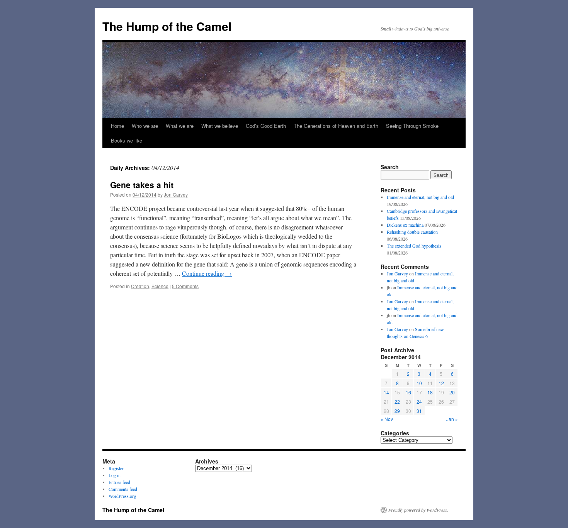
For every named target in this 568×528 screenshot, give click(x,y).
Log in (115, 475)
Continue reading (207, 273)
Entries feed (119, 482)
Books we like (126, 140)
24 (419, 401)
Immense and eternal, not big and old (420, 197)
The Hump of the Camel (166, 26)
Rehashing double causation (412, 232)
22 (397, 401)
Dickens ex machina (405, 225)
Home (117, 125)
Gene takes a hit (141, 184)
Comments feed (123, 489)
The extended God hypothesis (414, 246)
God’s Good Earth (266, 125)
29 (397, 410)
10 (419, 383)
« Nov (387, 419)
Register (116, 468)
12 (441, 383)
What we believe (219, 125)
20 (452, 392)
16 (408, 392)
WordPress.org (122, 496)
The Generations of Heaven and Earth (336, 125)
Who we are (145, 125)
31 (419, 410)
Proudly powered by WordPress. (418, 510)
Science (159, 286)
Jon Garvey (176, 194)
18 (430, 392)
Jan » (452, 419)
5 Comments (185, 286)
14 (386, 392)
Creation (140, 286)
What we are (180, 125)
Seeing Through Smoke (412, 125)
